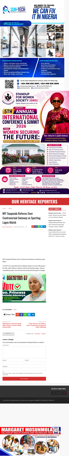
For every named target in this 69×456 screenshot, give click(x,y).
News (15, 309)
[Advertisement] (24, 242)
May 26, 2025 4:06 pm (19, 226)
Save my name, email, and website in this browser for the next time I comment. (23, 374)
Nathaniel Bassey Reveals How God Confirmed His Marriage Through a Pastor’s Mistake (57, 224)
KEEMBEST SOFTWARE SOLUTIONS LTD (44, 400)
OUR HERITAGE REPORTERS (34, 201)
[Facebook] (35, 226)
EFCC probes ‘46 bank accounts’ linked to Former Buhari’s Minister (57, 215)
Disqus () (43, 333)
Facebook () (37, 333)
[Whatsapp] (38, 226)
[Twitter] (41, 226)
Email (27, 360)
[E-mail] (32, 226)
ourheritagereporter (8, 226)
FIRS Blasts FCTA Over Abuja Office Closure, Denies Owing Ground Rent (12, 325)
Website (5, 366)
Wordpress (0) (30, 333)
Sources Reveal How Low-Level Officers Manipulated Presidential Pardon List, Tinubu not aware (57, 234)
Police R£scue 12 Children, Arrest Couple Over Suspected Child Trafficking (36, 325)
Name (5, 360)
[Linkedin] (44, 226)
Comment (6, 345)
